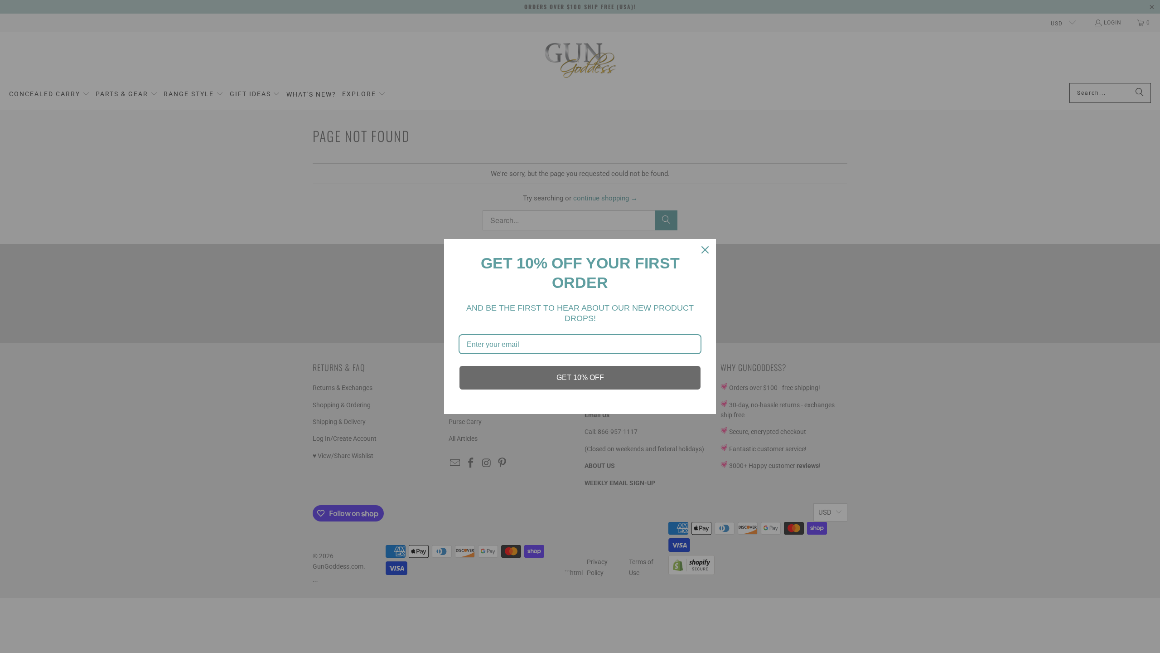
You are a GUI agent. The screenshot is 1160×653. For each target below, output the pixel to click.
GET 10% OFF (580, 377)
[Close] (705, 250)
